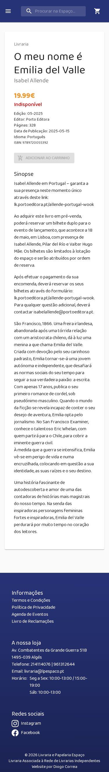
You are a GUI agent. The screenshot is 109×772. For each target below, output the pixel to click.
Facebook (30, 732)
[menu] (8, 11)
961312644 (64, 664)
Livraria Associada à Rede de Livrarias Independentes (54, 761)
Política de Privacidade (33, 607)
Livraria (21, 44)
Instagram (31, 723)
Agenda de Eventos (30, 614)
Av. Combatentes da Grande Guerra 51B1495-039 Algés (49, 654)
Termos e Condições (31, 600)
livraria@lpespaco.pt (44, 671)
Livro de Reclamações (33, 621)
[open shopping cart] (97, 11)
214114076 (41, 664)
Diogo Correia (65, 767)
